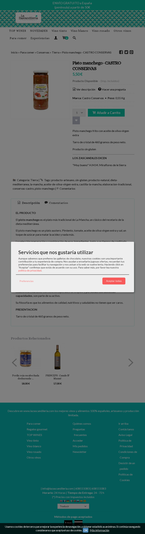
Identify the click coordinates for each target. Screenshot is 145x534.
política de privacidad (29, 270)
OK (85, 530)
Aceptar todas (114, 281)
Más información (99, 530)
